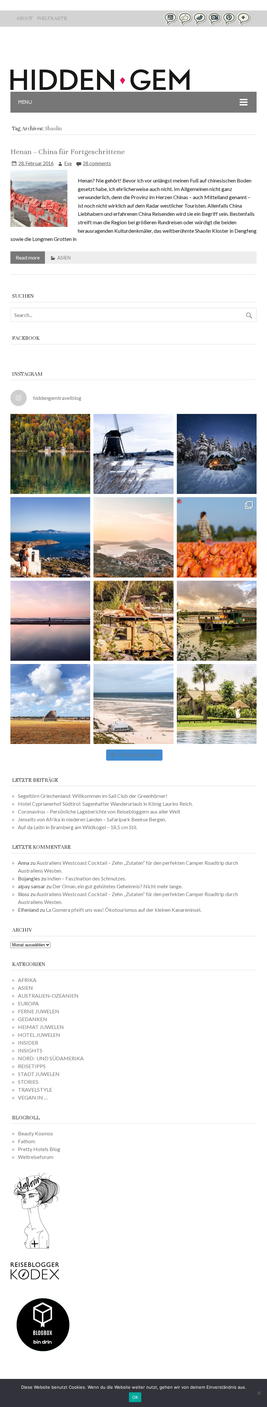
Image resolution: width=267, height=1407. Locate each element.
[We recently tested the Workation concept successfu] (50, 454)
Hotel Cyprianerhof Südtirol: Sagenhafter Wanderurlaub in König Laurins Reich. (105, 803)
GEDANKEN (32, 1019)
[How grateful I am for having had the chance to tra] (133, 537)
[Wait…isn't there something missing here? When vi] (50, 704)
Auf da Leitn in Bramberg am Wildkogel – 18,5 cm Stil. (77, 827)
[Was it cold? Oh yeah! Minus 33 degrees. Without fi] (217, 454)
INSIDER (28, 1042)
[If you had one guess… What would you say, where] (217, 621)
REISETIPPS (32, 1066)
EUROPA (28, 1003)
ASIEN (64, 258)
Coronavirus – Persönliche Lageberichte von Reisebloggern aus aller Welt (99, 811)
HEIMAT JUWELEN (41, 1027)
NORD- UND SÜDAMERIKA (51, 1058)
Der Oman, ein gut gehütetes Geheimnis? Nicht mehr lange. (117, 886)
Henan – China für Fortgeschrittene (67, 151)
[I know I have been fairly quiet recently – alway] (50, 621)
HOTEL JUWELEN (39, 1035)
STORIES (28, 1082)
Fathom (26, 1141)
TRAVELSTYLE (35, 1089)
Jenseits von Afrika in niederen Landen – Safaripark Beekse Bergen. (92, 819)
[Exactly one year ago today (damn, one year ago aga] (133, 454)
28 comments (97, 163)
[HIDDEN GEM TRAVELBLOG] (100, 88)
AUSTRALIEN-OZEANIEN (48, 995)
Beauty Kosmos (35, 1133)
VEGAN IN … (33, 1097)
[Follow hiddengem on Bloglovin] (36, 1247)
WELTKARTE (52, 18)
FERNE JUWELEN (38, 1011)
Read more (28, 257)
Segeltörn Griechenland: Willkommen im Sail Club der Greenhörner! (92, 796)
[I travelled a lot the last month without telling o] (133, 704)
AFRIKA (27, 980)
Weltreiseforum (35, 1157)
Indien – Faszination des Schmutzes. (86, 878)
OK (135, 1397)
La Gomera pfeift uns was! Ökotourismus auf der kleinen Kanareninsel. (123, 910)
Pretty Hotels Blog (39, 1149)
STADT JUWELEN (39, 1074)
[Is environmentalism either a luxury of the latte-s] (217, 704)
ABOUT (24, 18)
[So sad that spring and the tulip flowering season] (217, 537)
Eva (68, 163)
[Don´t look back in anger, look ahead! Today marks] (50, 537)
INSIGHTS (30, 1050)
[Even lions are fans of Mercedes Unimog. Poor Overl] (133, 621)
